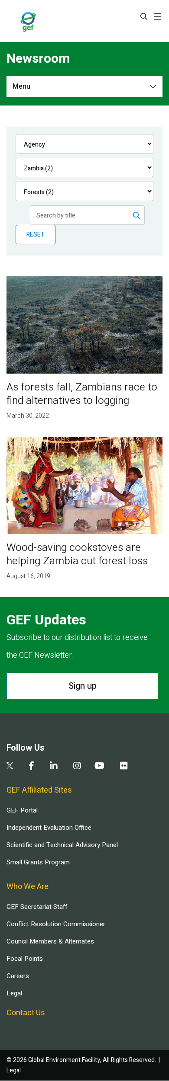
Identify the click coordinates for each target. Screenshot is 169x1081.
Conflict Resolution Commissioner (55, 924)
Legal (14, 993)
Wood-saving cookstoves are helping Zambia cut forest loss (77, 554)
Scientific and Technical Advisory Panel (62, 845)
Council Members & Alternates (50, 941)
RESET (35, 234)
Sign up (82, 686)
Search (143, 16)
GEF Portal (22, 810)
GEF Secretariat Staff (36, 906)
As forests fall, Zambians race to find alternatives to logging (81, 394)
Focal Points (24, 958)
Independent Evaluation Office (48, 827)
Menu (21, 86)
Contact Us (25, 1013)
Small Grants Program (38, 862)
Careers (17, 976)
